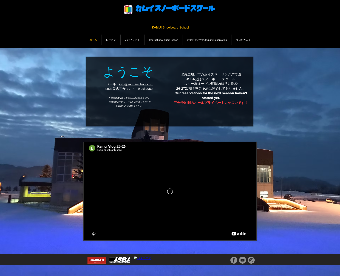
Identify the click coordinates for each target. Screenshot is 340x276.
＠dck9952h (145, 89)
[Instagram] (251, 260)
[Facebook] (233, 260)
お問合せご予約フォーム (120, 102)
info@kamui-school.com (136, 84)
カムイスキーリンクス (217, 74)
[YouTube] (242, 260)
